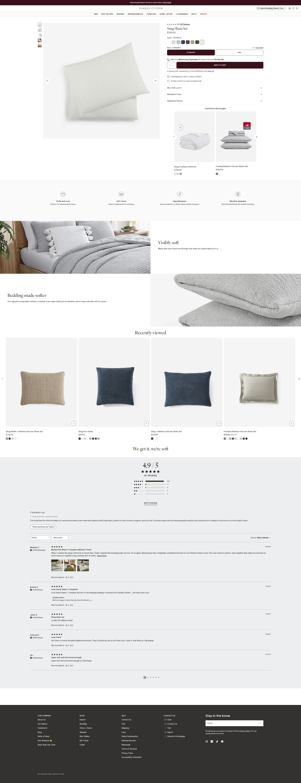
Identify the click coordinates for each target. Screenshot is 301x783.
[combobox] (40, 538)
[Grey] (217, 174)
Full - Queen (184, 150)
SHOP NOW (167, 2)
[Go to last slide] (47, 80)
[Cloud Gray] (178, 174)
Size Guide (259, 47)
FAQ (123, 724)
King (246, 150)
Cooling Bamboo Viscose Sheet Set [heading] (232, 166)
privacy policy (245, 731)
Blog (40, 732)
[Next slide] (155, 80)
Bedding (83, 724)
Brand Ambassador (130, 736)
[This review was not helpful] (70, 577)
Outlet (82, 745)
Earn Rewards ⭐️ (45, 740)
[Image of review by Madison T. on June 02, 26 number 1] (57, 565)
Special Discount (129, 740)
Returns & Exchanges (176, 736)
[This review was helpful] (66, 577)
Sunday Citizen (58, 774)
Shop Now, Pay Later (46, 745)
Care (124, 732)
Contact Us (126, 720)
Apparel (83, 732)
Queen (226, 150)
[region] (215, 143)
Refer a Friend (43, 736)
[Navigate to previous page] (142, 677)
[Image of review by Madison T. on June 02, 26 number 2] (70, 565)
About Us (42, 720)
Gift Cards (84, 740)
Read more (101, 556)
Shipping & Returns (175, 101)
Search (82, 720)
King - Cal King (204, 150)
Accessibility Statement (132, 757)
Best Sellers (85, 736)
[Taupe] (181, 174)
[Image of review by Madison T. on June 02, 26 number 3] (83, 565)
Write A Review (150, 503)
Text (169, 728)
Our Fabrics (42, 724)
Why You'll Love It (174, 88)
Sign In (170, 732)
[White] (220, 174)
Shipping (125, 728)
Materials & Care (174, 94)
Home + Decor (86, 728)
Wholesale (126, 745)
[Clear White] (175, 174)
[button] (151, 481)
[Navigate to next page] (159, 677)
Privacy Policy (127, 753)
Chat (169, 720)
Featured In (42, 728)
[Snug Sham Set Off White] (40, 25)
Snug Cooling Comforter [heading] (185, 167)
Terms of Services (129, 749)
